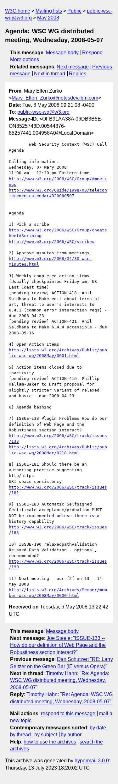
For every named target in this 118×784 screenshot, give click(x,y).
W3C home (17, 11)
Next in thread (49, 73)
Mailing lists (49, 11)
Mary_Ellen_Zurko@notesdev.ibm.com (55, 97)
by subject (45, 734)
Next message (73, 66)
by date (98, 727)
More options (24, 59)
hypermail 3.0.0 (92, 760)
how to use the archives (50, 741)
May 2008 (48, 17)
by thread (20, 734)
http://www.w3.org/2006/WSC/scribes (51, 241)
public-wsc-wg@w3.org (43, 112)
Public (74, 11)
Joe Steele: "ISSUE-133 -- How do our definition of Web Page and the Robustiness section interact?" (58, 645)
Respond (92, 52)
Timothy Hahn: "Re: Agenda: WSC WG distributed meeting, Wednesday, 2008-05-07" (59, 680)
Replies (77, 73)
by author (71, 734)
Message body (62, 52)
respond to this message (68, 713)
